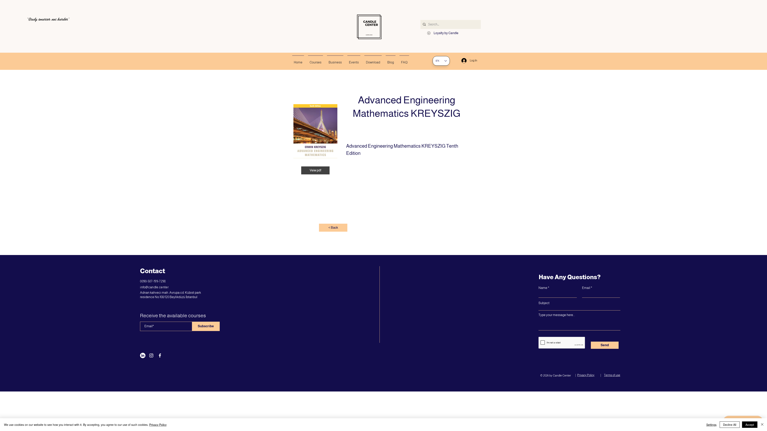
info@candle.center (154, 287)
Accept (749, 425)
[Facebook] (160, 355)
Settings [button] (711, 425)
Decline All (729, 425)
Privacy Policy (158, 425)
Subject (543, 303)
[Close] (762, 424)
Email (586, 288)
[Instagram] (151, 355)
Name (542, 288)
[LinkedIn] (142, 355)
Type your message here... (556, 315)
